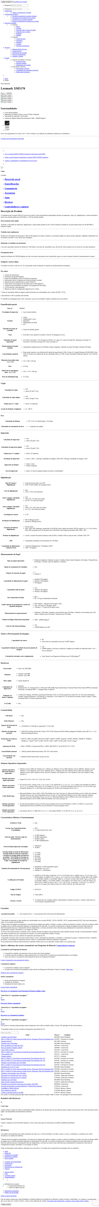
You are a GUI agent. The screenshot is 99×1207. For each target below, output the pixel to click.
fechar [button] (3, 999)
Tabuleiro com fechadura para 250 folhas (13, 1073)
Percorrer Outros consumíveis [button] (10, 1003)
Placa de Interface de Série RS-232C (12, 1045)
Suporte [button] (7, 58)
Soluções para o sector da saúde (26, 30)
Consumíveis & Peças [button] (11, 14)
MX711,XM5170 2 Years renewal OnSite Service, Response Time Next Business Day (27, 1039)
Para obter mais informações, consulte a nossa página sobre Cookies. (68, 1201)
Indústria (19, 33)
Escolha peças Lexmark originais (22, 19)
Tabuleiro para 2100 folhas (9, 1043)
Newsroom (8, 1165)
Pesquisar (7, 5)
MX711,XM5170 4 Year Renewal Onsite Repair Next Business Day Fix (23, 1065)
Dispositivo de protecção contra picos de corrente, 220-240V (19, 1084)
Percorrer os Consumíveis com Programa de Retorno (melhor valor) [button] (23, 991)
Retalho (18, 35)
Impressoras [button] (8, 11)
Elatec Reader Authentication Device (12, 1082)
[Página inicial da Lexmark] (19, 2)
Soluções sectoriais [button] (10, 23)
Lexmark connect (10, 1175)
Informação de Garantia (19, 53)
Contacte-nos (9, 1163)
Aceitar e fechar (6, 1204)
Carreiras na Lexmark (11, 1155)
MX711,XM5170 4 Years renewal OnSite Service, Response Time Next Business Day (27, 1071)
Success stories (9, 1172)
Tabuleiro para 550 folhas (9, 1037)
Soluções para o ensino (23, 32)
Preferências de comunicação (13, 1167)
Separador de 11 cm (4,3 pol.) (10, 1067)
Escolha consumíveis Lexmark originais (24, 16)
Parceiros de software (22, 46)
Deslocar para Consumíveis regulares (12, 973)
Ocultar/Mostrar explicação (65, 945)
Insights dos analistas (11, 1156)
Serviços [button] (7, 47)
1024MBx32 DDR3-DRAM (10, 1088)
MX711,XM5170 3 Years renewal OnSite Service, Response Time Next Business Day (27, 1069)
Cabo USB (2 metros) (7, 1050)
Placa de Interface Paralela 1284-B (11, 1048)
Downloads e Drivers (22, 68)
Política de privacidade (11, 1192)
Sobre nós (8, 1153)
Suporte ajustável (6, 1041)
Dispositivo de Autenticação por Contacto (13, 1077)
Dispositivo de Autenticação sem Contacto (14, 1075)
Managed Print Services (19, 49)
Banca (18, 26)
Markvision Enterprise (23, 72)
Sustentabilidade (10, 1177)
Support (7, 1169)
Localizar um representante (13, 1162)
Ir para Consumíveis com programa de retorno (15, 960)
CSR (6, 1174)
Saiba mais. (69, 969)
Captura (18, 44)
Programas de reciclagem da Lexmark (23, 18)
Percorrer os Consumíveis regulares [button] (12, 1015)
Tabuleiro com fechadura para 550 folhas (13, 1062)
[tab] (51, 179)
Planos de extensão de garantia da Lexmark (25, 21)
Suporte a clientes (17, 56)
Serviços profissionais (19, 54)
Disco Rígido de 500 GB (8, 1090)
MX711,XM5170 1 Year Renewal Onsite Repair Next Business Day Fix (23, 1052)
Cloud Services (21, 39)
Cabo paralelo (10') (7, 1054)
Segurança (19, 40)
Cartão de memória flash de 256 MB (12, 1092)
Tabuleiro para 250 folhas (9, 1080)
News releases (9, 1158)
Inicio (6, 78)
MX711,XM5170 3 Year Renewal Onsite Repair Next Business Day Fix (23, 1060)
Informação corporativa (12, 1191)
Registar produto (21, 63)
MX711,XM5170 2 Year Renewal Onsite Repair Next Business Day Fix (23, 1058)
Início (6, 1151)
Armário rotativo (6, 1056)
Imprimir (19, 42)
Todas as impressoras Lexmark (21, 12)
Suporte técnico (21, 61)
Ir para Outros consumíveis (9, 987)
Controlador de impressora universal (27, 70)
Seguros (18, 28)
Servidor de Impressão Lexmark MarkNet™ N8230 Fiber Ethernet (21, 1086)
